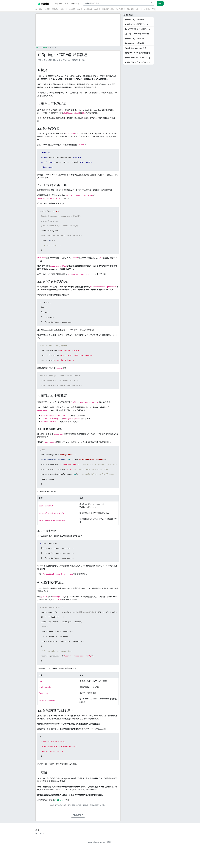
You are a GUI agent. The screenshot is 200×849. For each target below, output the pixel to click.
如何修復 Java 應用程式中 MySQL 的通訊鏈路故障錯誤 (139, 24)
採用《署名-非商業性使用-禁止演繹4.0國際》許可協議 (86, 805)
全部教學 (58, 3)
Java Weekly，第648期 (134, 19)
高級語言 (55, 9)
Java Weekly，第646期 (134, 43)
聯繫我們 (75, 3)
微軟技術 (139, 9)
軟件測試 (147, 9)
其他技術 (64, 9)
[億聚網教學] (43, 3)
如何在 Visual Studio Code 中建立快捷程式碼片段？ (139, 62)
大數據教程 (88, 9)
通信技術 (130, 9)
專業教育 (105, 9)
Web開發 (47, 9)
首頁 (37, 47)
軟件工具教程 (120, 9)
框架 (112, 9)
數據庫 (79, 9)
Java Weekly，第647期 (134, 38)
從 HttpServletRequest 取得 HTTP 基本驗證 (139, 33)
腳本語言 (72, 9)
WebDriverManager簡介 (135, 48)
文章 (67, 3)
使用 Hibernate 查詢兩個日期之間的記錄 (139, 52)
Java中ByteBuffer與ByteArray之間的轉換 (139, 57)
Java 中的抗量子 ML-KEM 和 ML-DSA (139, 29)
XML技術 (97, 9)
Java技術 (38, 9)
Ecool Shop (39, 833)
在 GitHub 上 (59, 800)
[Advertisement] (78, 30)
